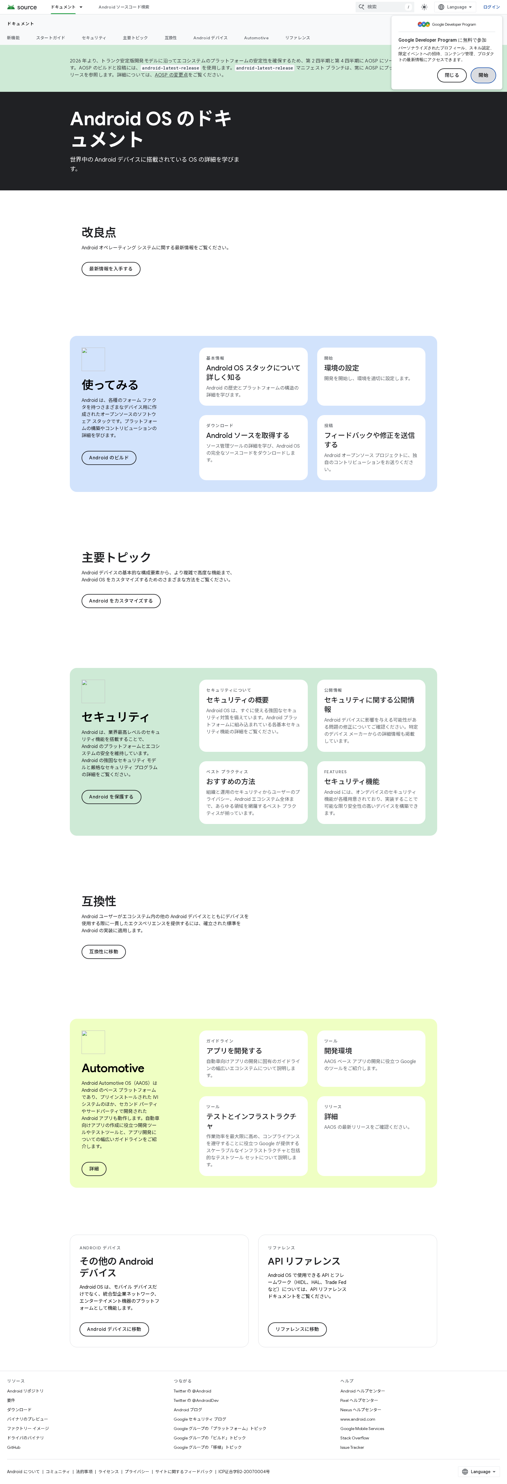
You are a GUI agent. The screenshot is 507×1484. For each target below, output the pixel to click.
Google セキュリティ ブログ (200, 1419)
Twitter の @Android (192, 1391)
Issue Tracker (352, 1447)
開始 (483, 75)
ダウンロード (19, 1409)
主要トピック (135, 37)
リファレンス (297, 37)
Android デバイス (210, 37)
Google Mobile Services (362, 1428)
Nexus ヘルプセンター (360, 1409)
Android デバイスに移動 (114, 1329)
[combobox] (385, 7)
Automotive (256, 37)
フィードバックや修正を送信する (369, 440)
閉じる (452, 75)
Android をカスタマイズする (121, 601)
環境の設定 (341, 368)
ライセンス (108, 1471)
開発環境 (338, 1051)
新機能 (13, 37)
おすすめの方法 (230, 781)
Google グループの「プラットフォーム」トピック (220, 1428)
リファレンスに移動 (297, 1329)
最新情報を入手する (111, 269)
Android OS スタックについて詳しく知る (253, 373)
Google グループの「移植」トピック (208, 1447)
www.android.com (357, 1419)
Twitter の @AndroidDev (196, 1400)
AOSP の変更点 (171, 75)
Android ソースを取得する (247, 435)
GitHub (13, 1447)
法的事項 (84, 1471)
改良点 (99, 232)
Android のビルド (109, 458)
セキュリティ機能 (352, 781)
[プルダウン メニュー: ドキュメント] (84, 7)
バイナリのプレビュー (27, 1419)
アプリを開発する (234, 1051)
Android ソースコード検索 (124, 7)
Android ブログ (188, 1409)
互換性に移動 (103, 952)
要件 (11, 1400)
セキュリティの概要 (237, 700)
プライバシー (137, 1471)
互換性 (171, 37)
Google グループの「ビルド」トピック (210, 1438)
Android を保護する (111, 797)
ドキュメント (63, 7)
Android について (23, 1471)
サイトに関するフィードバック (184, 1471)
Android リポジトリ (25, 1391)
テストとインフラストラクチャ (251, 1121)
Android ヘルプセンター (362, 1391)
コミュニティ (58, 1471)
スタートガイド (50, 37)
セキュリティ (94, 37)
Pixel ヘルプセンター (359, 1400)
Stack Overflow (354, 1438)
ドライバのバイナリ (25, 1438)
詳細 (94, 1169)
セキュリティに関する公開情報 (369, 705)
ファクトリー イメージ (28, 1428)
